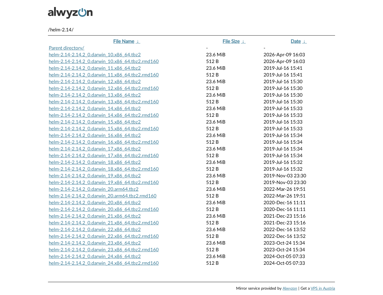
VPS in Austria (323, 289)
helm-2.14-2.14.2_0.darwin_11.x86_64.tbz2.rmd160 (104, 75)
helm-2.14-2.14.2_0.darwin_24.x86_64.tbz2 (95, 256)
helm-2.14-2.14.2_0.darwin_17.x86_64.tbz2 (95, 149)
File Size (231, 41)
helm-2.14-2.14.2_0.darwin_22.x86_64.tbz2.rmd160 (104, 236)
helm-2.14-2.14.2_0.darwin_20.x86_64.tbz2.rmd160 (104, 209)
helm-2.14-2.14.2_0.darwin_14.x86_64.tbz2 (95, 108)
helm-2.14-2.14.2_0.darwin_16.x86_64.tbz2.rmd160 (104, 142)
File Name (123, 41)
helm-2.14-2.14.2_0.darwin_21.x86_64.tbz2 (95, 216)
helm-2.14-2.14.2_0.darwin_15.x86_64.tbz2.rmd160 (104, 128)
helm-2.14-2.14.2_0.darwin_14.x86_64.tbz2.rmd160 (104, 115)
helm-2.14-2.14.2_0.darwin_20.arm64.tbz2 (94, 189)
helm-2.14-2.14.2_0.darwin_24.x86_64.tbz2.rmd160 (104, 263)
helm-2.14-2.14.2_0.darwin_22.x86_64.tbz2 (95, 229)
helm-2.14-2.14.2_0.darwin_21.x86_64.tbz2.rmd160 (104, 222)
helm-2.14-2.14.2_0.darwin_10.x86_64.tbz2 (95, 54)
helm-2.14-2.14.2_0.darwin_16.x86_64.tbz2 (95, 135)
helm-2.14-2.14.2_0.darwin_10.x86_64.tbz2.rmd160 (104, 61)
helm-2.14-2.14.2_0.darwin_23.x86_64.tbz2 (95, 243)
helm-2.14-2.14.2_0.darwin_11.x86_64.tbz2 (95, 68)
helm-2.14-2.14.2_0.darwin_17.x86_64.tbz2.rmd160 (104, 155)
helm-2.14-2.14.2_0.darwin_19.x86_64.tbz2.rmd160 (104, 182)
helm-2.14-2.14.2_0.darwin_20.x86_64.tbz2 (95, 202)
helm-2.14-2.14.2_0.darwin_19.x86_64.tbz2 (95, 175)
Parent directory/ (66, 48)
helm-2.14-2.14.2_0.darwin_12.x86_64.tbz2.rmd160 (104, 88)
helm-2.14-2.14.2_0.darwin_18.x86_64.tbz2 (95, 162)
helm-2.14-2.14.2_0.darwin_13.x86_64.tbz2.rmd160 (104, 101)
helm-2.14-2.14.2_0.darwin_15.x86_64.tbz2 (95, 122)
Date (296, 41)
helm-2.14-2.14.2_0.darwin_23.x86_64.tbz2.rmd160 (104, 249)
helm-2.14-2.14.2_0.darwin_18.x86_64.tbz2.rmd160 (104, 169)
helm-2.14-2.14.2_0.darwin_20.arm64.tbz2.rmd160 (102, 196)
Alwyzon (290, 289)
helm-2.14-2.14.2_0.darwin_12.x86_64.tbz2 (95, 81)
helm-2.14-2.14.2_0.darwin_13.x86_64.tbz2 (95, 95)
